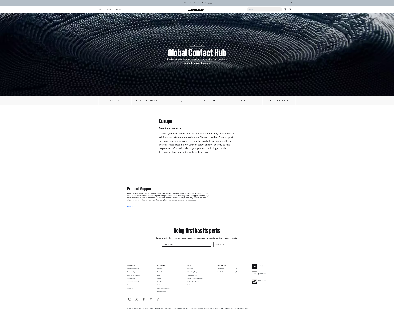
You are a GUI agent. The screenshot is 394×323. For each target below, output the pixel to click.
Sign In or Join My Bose (133, 275)
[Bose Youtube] (150, 299)
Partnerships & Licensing (163, 288)
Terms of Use (229, 308)
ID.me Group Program (193, 272)
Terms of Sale (219, 308)
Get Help (130, 206)
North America (246, 101)
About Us (159, 268)
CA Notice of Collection (181, 308)
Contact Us (130, 288)
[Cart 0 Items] (294, 9)
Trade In (189, 285)
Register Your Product (133, 281)
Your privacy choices (196, 308)
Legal (151, 308)
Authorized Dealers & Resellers (279, 101)
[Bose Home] (197, 9)
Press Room (160, 281)
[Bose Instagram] (129, 299)
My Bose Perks (131, 278)
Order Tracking (131, 272)
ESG (158, 275)
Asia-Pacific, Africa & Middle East (147, 101)
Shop (215, 3)
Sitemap (145, 308)
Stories (159, 285)
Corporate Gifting (192, 275)
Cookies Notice (209, 308)
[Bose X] (136, 299)
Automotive (221, 268)
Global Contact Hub (115, 101)
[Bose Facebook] (143, 299)
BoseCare (129, 285)
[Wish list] (289, 9)
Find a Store (160, 272)
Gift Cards (190, 268)
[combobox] (264, 9)
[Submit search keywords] (280, 9)
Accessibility (168, 308)
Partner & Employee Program (195, 278)
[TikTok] (158, 299)
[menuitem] (101, 9)
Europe (180, 101)
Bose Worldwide (161, 291)
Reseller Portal (221, 272)
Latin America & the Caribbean (213, 101)
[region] (198, 3)
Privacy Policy (159, 308)
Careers (159, 278)
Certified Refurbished (193, 281)
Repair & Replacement (133, 268)
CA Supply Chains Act (241, 308)
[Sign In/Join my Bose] (285, 9)
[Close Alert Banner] (292, 3)
